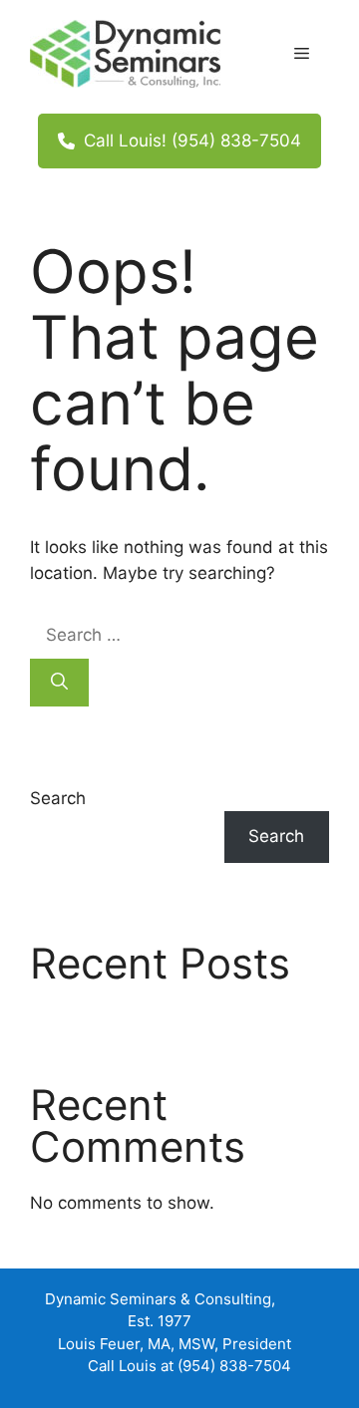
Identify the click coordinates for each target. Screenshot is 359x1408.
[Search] (59, 682)
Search (58, 798)
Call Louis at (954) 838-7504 (189, 1365)
